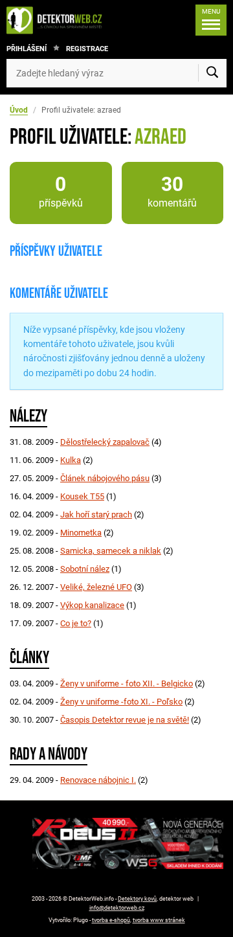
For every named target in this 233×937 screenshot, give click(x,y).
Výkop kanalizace (92, 605)
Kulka (70, 460)
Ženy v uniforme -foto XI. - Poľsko (121, 701)
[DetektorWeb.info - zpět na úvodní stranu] (57, 20)
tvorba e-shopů (111, 920)
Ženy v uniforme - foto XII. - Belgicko (126, 683)
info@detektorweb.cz (116, 908)
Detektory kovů (137, 899)
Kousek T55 (82, 496)
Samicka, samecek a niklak (110, 551)
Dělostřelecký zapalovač (105, 442)
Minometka (81, 532)
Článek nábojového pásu (105, 478)
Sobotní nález (84, 569)
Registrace (87, 49)
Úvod (19, 110)
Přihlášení (26, 49)
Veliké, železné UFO (96, 587)
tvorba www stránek (159, 920)
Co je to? (75, 623)
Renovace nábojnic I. (98, 780)
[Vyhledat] (212, 73)
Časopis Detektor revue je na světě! (124, 720)
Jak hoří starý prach (96, 514)
